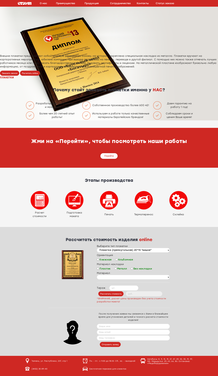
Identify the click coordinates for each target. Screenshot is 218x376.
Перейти (109, 156)
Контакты (143, 3)
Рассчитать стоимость (111, 294)
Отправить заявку (110, 344)
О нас (43, 3)
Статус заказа (165, 3)
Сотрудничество (120, 3)
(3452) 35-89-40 (39, 369)
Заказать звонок (9, 73)
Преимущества (65, 3)
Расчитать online (30, 73)
